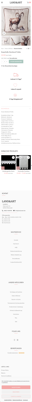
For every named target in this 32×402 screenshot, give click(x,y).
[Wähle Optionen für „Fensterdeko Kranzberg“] (18, 168)
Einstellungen (16, 396)
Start (2, 48)
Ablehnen (16, 392)
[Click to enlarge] (4, 33)
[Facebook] (14, 340)
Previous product (26, 48)
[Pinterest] (17, 340)
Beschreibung (5, 108)
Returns (3, 373)
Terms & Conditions (6, 376)
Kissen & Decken (18, 48)
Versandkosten (13, 58)
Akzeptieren (16, 387)
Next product (30, 48)
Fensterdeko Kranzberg (23, 171)
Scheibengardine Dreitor (8, 171)
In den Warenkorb (16, 61)
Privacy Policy (5, 370)
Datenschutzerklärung (17, 400)
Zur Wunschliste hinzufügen (10, 66)
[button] (3, 168)
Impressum (25, 400)
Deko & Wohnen (9, 48)
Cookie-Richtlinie (8, 400)
